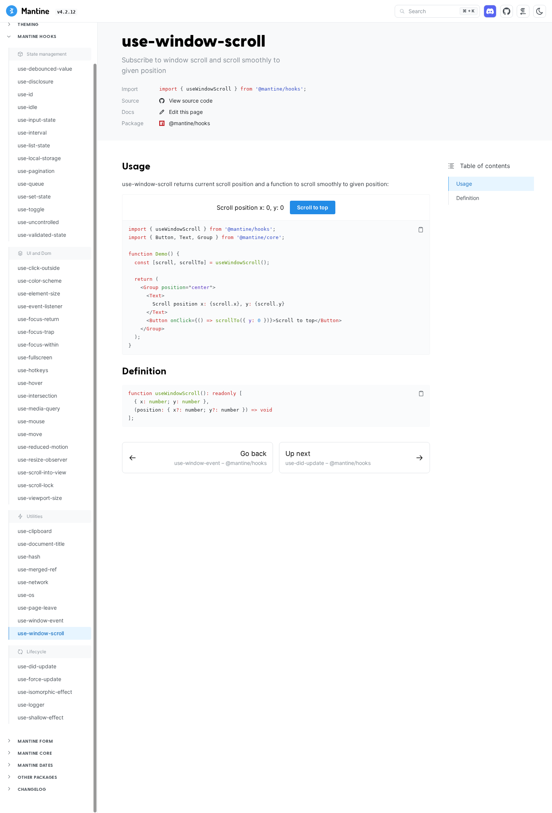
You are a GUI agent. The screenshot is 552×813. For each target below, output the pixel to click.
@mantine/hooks (189, 123)
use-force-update (39, 679)
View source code (191, 100)
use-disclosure (35, 81)
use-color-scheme (40, 280)
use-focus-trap (36, 332)
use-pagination (36, 171)
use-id (25, 94)
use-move (30, 434)
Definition (144, 372)
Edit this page (186, 112)
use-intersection (37, 395)
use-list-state (34, 145)
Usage (136, 167)
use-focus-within (38, 344)
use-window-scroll (41, 633)
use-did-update (37, 666)
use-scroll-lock (36, 485)
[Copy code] (420, 229)
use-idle (27, 107)
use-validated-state (42, 235)
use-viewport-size (40, 498)
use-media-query (39, 408)
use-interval (32, 132)
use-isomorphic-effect (45, 692)
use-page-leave (37, 607)
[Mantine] (27, 12)
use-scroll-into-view (42, 472)
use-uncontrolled (38, 222)
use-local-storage (39, 158)
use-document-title (41, 543)
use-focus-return (38, 319)
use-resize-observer (42, 459)
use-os (26, 595)
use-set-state (34, 196)
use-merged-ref (37, 569)
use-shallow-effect (40, 717)
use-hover (30, 383)
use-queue (31, 183)
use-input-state (37, 120)
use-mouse (31, 421)
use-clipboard (35, 531)
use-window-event (40, 620)
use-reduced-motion (43, 447)
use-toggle (31, 209)
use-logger (31, 704)
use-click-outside (39, 268)
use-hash (29, 556)
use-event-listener (40, 306)
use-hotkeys (33, 370)
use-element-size (39, 293)
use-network (33, 582)
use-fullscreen (35, 357)
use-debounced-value (45, 68)
